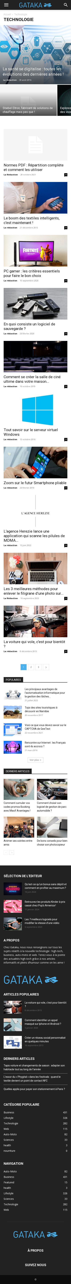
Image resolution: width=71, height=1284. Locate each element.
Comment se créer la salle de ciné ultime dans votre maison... (32, 379)
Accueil (7, 14)
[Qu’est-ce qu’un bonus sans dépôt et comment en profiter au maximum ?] (13, 888)
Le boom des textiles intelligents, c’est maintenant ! (32, 220)
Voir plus (34, 759)
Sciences (9, 1199)
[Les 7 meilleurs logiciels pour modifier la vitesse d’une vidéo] (13, 924)
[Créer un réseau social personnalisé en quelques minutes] (13, 1042)
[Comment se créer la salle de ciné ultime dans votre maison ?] (35, 357)
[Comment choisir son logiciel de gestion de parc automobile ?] (52, 789)
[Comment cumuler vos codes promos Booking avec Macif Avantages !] (19, 789)
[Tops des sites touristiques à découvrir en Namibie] (13, 712)
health (7, 1188)
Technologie (11, 1204)
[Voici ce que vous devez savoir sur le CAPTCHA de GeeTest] (13, 729)
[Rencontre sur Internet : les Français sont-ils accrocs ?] (13, 747)
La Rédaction (11, 174)
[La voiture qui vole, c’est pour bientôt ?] (35, 621)
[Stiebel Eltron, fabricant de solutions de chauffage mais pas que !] (28, 106)
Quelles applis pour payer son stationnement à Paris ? (34, 1089)
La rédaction (10, 80)
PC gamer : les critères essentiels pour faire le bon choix (32, 273)
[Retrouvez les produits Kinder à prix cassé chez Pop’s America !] (13, 906)
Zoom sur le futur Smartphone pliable (35, 483)
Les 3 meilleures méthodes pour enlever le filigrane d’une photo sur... (34, 591)
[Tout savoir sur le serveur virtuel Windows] (35, 409)
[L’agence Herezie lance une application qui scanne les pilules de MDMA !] (35, 511)
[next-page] (46, 667)
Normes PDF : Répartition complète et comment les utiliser (34, 167)
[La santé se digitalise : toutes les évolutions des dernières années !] (35, 54)
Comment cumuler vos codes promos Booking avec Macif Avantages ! (17, 806)
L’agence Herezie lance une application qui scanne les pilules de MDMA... (34, 536)
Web (6, 1209)
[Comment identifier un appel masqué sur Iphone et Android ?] (13, 1024)
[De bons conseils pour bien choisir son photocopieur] (52, 827)
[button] (6, 5)
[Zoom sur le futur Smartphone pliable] (35, 462)
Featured (9, 1182)
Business (9, 1177)
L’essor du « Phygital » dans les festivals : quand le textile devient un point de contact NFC (32, 1078)
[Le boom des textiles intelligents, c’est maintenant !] (35, 198)
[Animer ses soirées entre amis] (19, 827)
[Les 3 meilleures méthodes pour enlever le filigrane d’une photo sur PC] (35, 568)
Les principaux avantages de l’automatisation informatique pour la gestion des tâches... (45, 693)
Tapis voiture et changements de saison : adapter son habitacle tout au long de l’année (34, 1067)
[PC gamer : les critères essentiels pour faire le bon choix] (35, 251)
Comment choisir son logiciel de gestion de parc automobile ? (51, 806)
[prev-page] (6, 852)
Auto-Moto (10, 1171)
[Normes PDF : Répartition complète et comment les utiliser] (35, 145)
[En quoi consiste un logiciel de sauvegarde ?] (35, 304)
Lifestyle (8, 1193)
